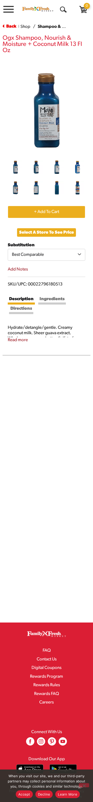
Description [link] (21, 299)
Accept (24, 794)
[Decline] (84, 785)
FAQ (47, 650)
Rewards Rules (46, 685)
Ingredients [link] (52, 299)
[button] (15, 167)
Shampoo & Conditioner (62, 26)
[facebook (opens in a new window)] (30, 743)
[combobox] (46, 254)
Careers (46, 702)
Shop (25, 26)
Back (10, 26)
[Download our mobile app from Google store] (63, 769)
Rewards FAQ (46, 694)
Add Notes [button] (18, 269)
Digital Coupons (46, 668)
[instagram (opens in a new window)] (41, 743)
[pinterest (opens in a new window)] (52, 743)
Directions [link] (21, 308)
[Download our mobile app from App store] (29, 769)
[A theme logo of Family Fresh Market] (37, 9)
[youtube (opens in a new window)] (63, 743)
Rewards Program (46, 676)
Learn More (67, 794)
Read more (18, 340)
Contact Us (47, 659)
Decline (44, 794)
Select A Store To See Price (46, 232)
